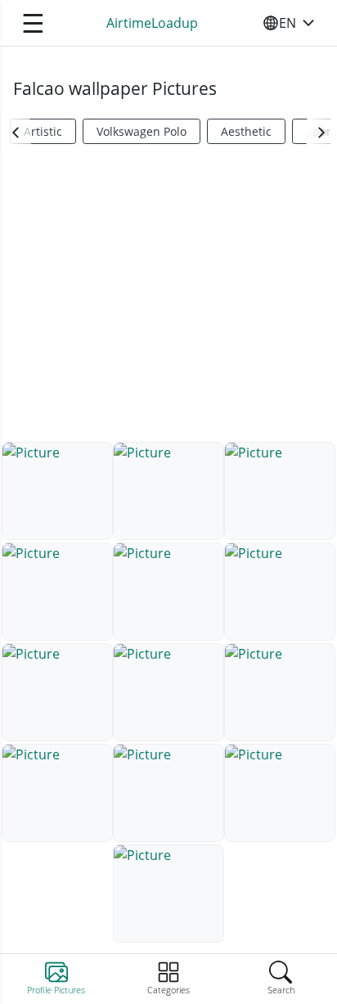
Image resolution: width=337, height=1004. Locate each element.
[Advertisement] (168, 299)
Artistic (43, 131)
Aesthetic (246, 131)
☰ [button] (33, 22)
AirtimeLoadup (152, 23)
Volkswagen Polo (141, 131)
